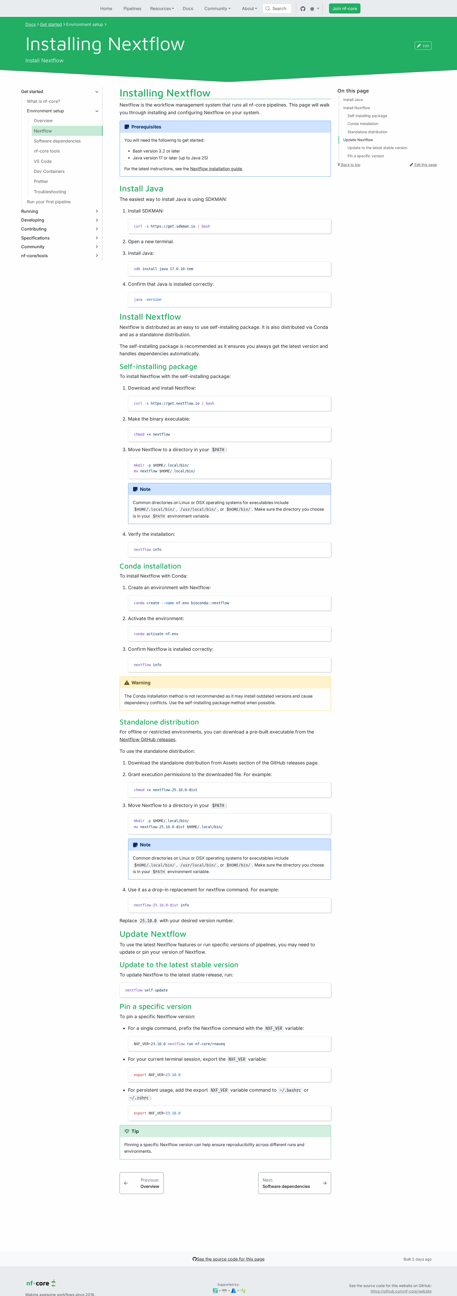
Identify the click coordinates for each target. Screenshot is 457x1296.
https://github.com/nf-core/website (401, 1291)
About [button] (248, 8)
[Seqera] (215, 1290)
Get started (51, 24)
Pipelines (132, 8)
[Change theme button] (314, 8)
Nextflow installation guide (216, 168)
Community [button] (215, 8)
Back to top (350, 165)
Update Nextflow (358, 139)
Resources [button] (160, 8)
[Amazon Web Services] (224, 1290)
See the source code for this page (230, 1259)
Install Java (353, 100)
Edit (426, 45)
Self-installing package (367, 115)
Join (344, 8)
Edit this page (425, 165)
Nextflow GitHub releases (147, 739)
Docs (188, 8)
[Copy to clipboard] (324, 225)
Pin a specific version (366, 156)
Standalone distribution (367, 132)
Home (106, 8)
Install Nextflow (356, 107)
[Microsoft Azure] (233, 1290)
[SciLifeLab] (242, 1290)
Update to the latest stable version (377, 148)
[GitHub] (302, 8)
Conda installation (363, 124)
